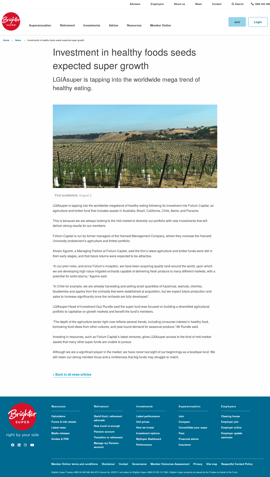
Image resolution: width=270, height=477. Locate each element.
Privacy (197, 464)
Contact (216, 4)
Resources (134, 25)
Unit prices (142, 422)
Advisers (135, 4)
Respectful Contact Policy (237, 464)
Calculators (58, 416)
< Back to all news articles (72, 374)
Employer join (230, 422)
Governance (139, 464)
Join (237, 22)
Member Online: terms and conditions (74, 464)
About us (179, 4)
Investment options (148, 433)
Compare (184, 422)
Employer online (231, 427)
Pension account (104, 431)
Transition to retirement (108, 437)
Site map (211, 464)
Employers (157, 4)
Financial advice (189, 439)
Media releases (60, 433)
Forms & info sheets (63, 422)
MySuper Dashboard (148, 439)
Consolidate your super (193, 427)
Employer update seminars (231, 435)
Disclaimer (108, 464)
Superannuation (40, 25)
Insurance (185, 444)
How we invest (145, 427)
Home (6, 40)
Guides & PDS (60, 439)
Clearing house (230, 416)
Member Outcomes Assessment (170, 464)
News (198, 4)
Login (258, 22)
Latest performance (148, 416)
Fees (181, 433)
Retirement (67, 25)
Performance (144, 444)
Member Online (160, 25)
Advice (113, 25)
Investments (91, 25)
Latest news (58, 427)
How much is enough (107, 426)
